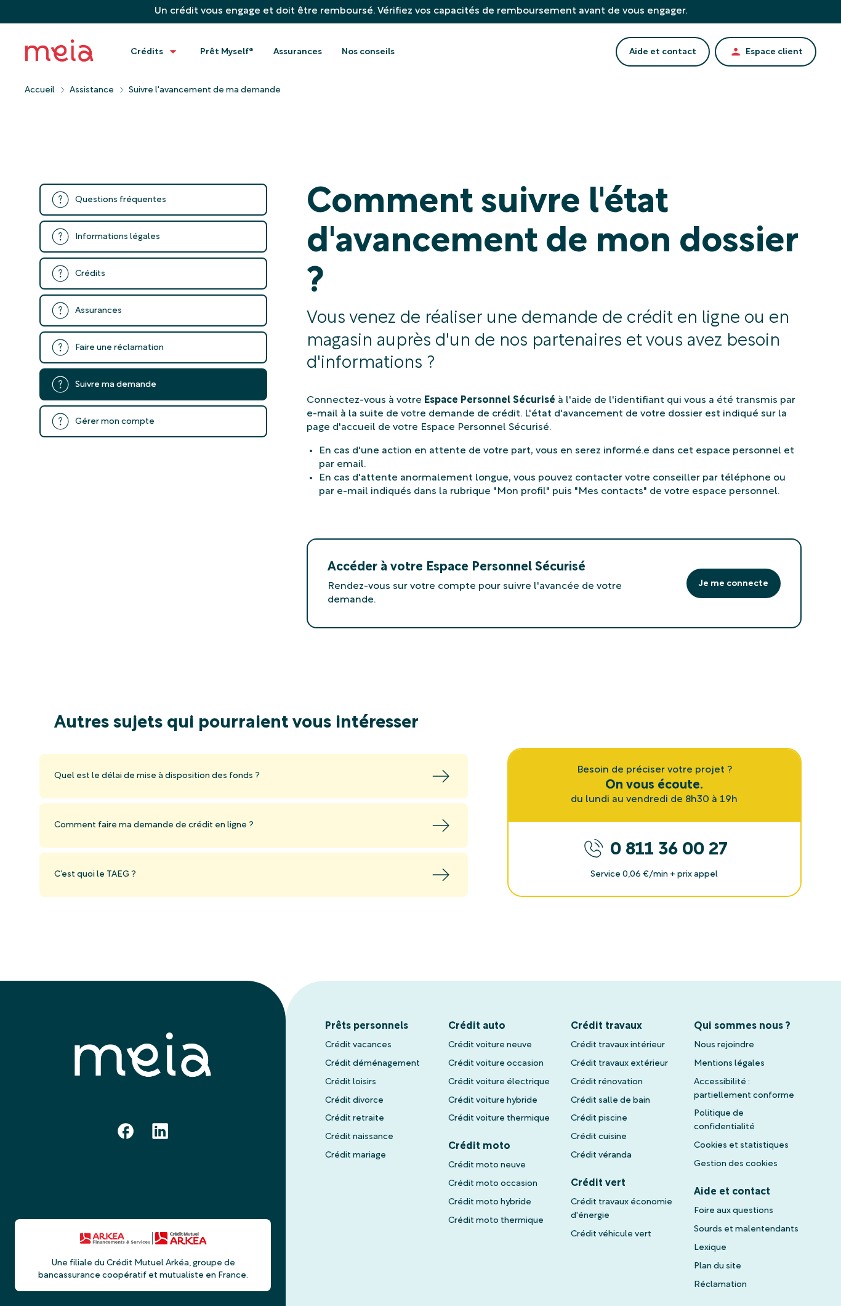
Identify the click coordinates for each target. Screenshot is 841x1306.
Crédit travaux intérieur (618, 1045)
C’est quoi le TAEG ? (95, 874)
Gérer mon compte (115, 421)
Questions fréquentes (120, 200)
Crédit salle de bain (610, 1100)
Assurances (98, 310)
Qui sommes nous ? (742, 1026)
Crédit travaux (606, 1026)
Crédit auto (476, 1026)
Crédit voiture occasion (496, 1063)
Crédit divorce (354, 1100)
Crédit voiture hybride (492, 1100)
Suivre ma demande (115, 384)
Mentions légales (729, 1063)
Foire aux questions (733, 1210)
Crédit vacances (358, 1045)
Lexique (710, 1247)
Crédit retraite (354, 1118)
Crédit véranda (601, 1155)
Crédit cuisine (599, 1137)
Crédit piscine (599, 1118)
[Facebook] (125, 1131)
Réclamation (720, 1284)
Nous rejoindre (724, 1045)
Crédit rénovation (607, 1082)
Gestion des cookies (736, 1164)
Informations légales (117, 236)
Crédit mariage (355, 1155)
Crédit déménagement (372, 1063)
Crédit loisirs (350, 1082)
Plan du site (717, 1266)
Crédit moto (479, 1146)
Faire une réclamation (119, 347)
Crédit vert (598, 1183)
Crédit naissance (359, 1137)
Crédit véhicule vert (611, 1234)
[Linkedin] (160, 1131)
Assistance (92, 90)
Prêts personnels (366, 1026)
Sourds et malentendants (746, 1229)
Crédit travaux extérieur (619, 1063)
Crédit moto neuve (487, 1165)
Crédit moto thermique (496, 1220)
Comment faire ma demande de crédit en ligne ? (154, 825)
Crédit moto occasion (492, 1183)
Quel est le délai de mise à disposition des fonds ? (157, 776)
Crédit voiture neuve (490, 1045)
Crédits (90, 273)
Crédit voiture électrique (499, 1082)
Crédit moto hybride (489, 1202)
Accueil (40, 90)
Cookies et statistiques (741, 1145)
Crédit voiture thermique (499, 1118)
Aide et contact (732, 1192)
